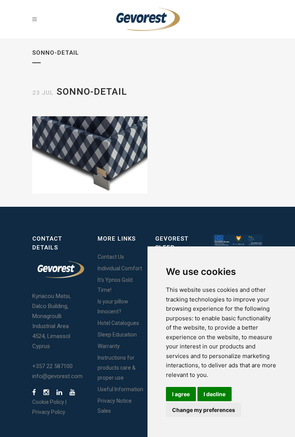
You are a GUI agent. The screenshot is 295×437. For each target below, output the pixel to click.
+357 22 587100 (52, 366)
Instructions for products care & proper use (117, 368)
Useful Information (120, 389)
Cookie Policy (48, 402)
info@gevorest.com (57, 376)
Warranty (109, 346)
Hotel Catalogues (118, 323)
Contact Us (111, 257)
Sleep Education (117, 335)
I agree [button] (181, 394)
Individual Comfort (120, 268)
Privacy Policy (48, 412)
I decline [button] (214, 394)
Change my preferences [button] (203, 410)
